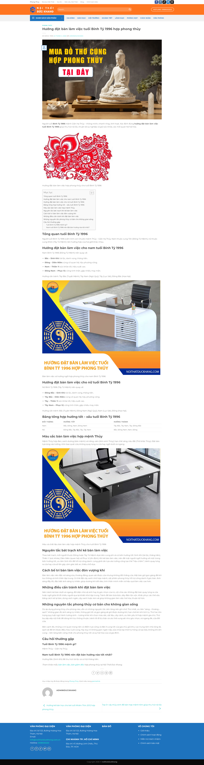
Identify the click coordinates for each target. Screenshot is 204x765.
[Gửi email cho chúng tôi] (172, 2)
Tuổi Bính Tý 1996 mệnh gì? (56, 225)
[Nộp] (130, 9)
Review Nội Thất (48, 2)
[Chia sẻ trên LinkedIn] (111, 673)
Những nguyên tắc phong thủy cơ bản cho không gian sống (68, 219)
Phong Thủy (34, 2)
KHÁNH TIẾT (107, 18)
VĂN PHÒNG (158, 18)
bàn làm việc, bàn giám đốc (71, 665)
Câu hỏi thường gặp (52, 222)
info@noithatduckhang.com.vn (45, 740)
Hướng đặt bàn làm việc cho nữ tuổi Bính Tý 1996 (64, 202)
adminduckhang (76, 36)
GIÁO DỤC (81, 18)
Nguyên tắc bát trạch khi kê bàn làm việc (60, 211)
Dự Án (59, 2)
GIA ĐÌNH (71, 18)
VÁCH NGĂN (145, 18)
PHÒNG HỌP (132, 18)
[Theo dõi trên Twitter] (168, 2)
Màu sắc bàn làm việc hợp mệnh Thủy (59, 208)
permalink (96, 681)
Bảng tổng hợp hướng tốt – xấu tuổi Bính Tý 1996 (64, 205)
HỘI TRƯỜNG (93, 18)
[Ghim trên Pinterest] (106, 673)
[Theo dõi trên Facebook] (156, 2)
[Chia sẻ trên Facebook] (94, 673)
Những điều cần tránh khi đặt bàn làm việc (61, 216)
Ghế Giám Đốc (92, 2)
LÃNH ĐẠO (119, 18)
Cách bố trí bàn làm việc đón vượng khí (60, 213)
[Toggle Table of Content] (90, 193)
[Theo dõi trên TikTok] (164, 2)
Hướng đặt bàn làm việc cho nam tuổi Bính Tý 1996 (65, 199)
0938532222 (43, 743)
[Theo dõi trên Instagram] (160, 2)
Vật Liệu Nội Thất (71, 2)
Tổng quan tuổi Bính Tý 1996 (55, 196)
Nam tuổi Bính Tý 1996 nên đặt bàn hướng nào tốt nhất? (67, 227)
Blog (82, 2)
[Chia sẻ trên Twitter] (98, 673)
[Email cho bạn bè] (102, 673)
